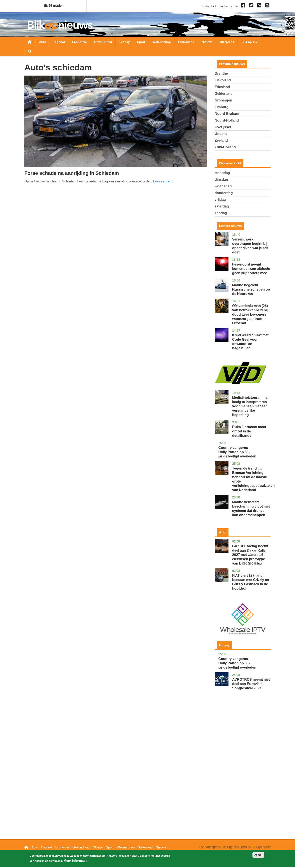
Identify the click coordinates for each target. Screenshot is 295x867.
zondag (221, 213)
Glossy (124, 42)
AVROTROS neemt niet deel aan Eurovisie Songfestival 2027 (251, 684)
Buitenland (186, 42)
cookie (224, 6)
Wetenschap (161, 42)
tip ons (234, 6)
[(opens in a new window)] (244, 6)
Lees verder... (163, 181)
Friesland (222, 87)
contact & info (209, 6)
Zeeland (221, 140)
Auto (42, 42)
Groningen (223, 100)
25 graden (55, 5)
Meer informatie (75, 860)
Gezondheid (103, 42)
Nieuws (207, 42)
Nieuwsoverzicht (29, 42)
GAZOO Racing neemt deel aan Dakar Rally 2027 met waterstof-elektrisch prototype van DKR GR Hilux (250, 554)
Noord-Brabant (227, 113)
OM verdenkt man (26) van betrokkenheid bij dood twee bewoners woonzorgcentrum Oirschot (250, 314)
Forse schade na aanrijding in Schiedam (71, 173)
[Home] (60, 25)
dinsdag (221, 179)
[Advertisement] (243, 771)
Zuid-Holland (225, 147)
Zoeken (30, 51)
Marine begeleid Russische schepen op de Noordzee (251, 289)
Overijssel (223, 127)
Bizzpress (227, 42)
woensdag (223, 186)
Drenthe (221, 73)
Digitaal (59, 42)
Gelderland (224, 93)
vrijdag (220, 199)
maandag (222, 173)
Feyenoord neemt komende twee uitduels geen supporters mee (251, 269)
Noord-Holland (227, 120)
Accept (258, 854)
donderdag (224, 193)
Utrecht (221, 134)
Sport (141, 42)
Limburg (221, 107)
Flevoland (223, 80)
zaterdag (222, 206)
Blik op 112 (250, 42)
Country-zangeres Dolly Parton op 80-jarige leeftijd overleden (237, 452)
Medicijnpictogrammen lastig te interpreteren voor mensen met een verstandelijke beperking (251, 406)
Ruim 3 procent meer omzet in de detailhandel (249, 431)
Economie (79, 42)
